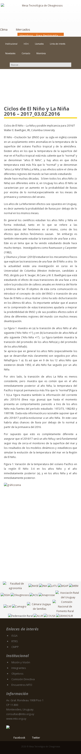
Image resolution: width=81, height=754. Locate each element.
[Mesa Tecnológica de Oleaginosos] (40, 13)
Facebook (19, 737)
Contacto (26, 53)
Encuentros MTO (21, 685)
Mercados (23, 29)
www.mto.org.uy (16, 718)
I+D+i (26, 43)
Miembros (41, 53)
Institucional (11, 43)
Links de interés (57, 43)
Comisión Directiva (23, 679)
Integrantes (18, 668)
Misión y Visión (20, 662)
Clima (3, 29)
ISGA (14, 635)
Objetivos (17, 673)
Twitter (36, 737)
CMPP (15, 647)
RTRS (14, 641)
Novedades (10, 53)
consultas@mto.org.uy (20, 714)
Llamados (39, 43)
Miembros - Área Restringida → (41, 36)
